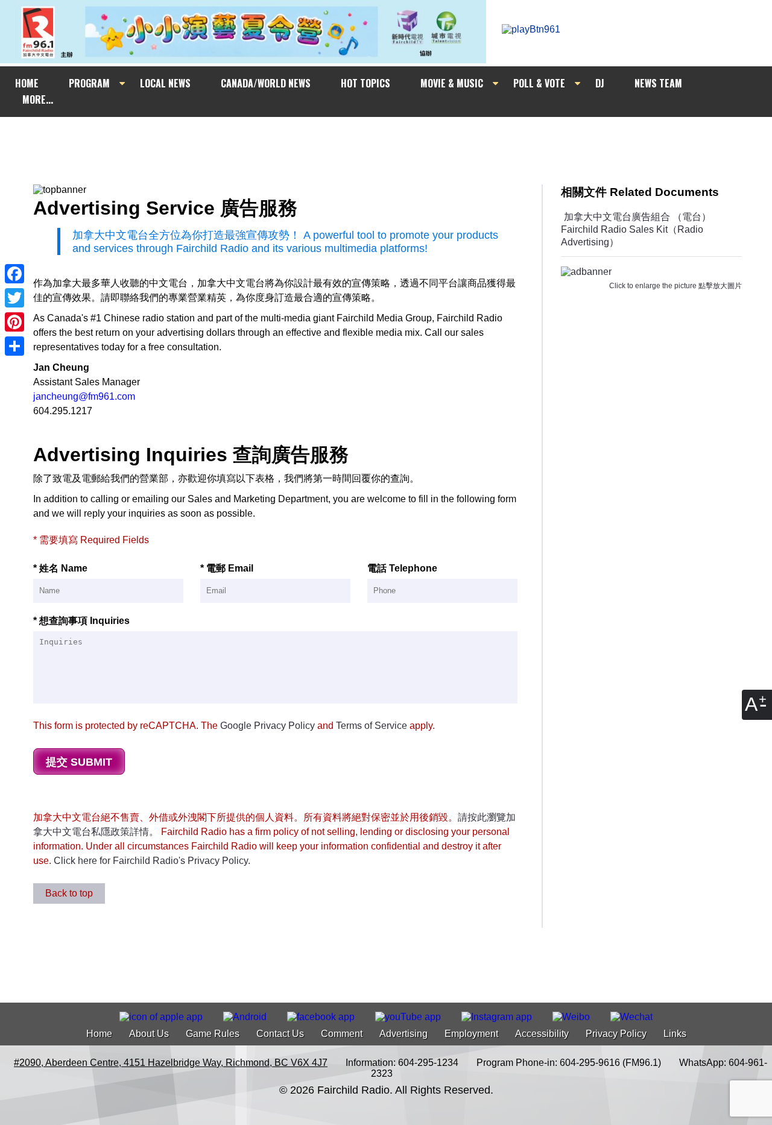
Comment (341, 1034)
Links (674, 1034)
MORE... (37, 99)
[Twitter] (14, 298)
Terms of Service (371, 725)
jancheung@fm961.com (84, 396)
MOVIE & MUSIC (451, 83)
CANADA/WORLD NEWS (266, 83)
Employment (471, 1034)
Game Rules (212, 1034)
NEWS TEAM (658, 83)
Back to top (69, 893)
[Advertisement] (396, 140)
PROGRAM (89, 83)
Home (99, 1034)
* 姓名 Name (60, 568)
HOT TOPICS (365, 83)
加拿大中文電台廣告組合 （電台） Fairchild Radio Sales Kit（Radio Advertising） (636, 229)
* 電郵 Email (226, 568)
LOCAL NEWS (165, 83)
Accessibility (542, 1034)
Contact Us (280, 1034)
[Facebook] (14, 274)
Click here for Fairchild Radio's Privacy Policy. (152, 861)
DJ (599, 83)
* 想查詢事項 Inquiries (81, 621)
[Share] (14, 346)
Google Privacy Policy (267, 725)
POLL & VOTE (539, 83)
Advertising (403, 1034)
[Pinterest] (14, 322)
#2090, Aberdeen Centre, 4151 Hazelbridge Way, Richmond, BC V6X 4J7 (170, 1062)
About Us (149, 1034)
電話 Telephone (402, 568)
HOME (27, 83)
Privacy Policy (616, 1034)
